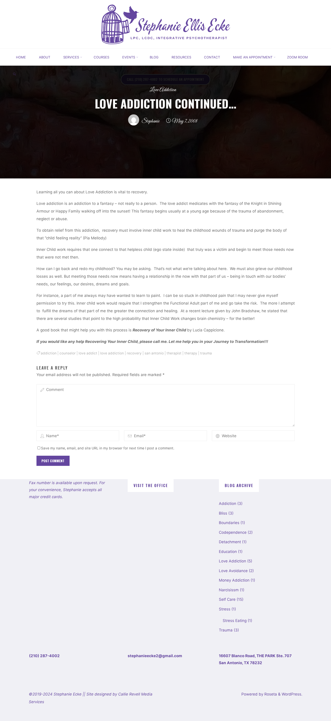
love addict (88, 353)
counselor (67, 353)
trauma (206, 353)
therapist (174, 353)
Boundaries (229, 522)
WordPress (291, 694)
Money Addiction (234, 580)
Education (228, 551)
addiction (49, 353)
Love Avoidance (233, 570)
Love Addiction (163, 89)
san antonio (154, 353)
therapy (190, 353)
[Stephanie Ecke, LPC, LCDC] (165, 24)
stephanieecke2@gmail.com (155, 656)
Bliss (223, 513)
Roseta (270, 694)
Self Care (227, 599)
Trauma (226, 630)
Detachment (230, 542)
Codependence (233, 532)
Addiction (227, 503)
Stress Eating (235, 620)
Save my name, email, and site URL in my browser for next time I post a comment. (107, 448)
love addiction (112, 353)
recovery (134, 353)
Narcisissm (229, 590)
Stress (224, 609)
